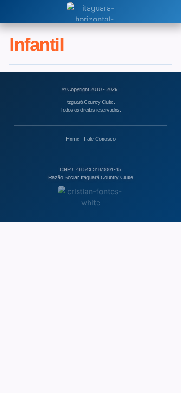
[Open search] (13, 12)
